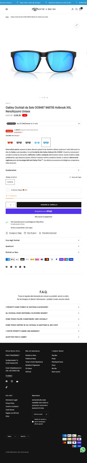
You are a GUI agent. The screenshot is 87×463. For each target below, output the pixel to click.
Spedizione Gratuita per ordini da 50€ (58, 2)
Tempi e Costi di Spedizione (34, 362)
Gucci (53, 365)
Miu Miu (54, 368)
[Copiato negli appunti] (25, 267)
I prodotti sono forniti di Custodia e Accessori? (27, 307)
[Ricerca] (76, 9)
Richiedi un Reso (12, 252)
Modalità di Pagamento (32, 365)
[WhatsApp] (20, 267)
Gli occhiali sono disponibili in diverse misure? (27, 313)
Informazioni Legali (11, 400)
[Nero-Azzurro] (46, 142)
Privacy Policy (10, 403)
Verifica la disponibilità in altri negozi (22, 228)
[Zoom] (76, 25)
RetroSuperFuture (57, 362)
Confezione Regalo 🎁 (19, 190)
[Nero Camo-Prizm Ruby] (10, 142)
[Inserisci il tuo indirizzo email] (46, 414)
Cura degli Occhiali (13, 240)
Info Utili (9, 395)
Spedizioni (10, 246)
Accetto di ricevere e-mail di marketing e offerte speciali (40, 421)
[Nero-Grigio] (19, 142)
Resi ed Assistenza (32, 351)
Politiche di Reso (30, 358)
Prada (54, 358)
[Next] (47, 98)
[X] (11, 267)
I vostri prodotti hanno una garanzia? (23, 331)
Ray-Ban (54, 355)
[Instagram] (13, 381)
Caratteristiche (11, 170)
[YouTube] (18, 381)
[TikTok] (8, 387)
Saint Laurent (56, 371)
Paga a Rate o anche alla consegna (28, 2)
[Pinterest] (16, 267)
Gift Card (28, 371)
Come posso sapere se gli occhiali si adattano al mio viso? (32, 325)
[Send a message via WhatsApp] (83, 450)
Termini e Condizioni (12, 406)
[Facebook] (7, 267)
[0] (79, 9)
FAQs (7, 416)
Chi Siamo (28, 368)
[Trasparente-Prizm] (37, 142)
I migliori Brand (57, 351)
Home (7, 17)
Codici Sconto (10, 409)
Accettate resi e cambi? (16, 337)
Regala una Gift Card (12, 413)
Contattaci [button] (9, 376)
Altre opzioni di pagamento (43, 217)
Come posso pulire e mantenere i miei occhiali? (27, 319)
